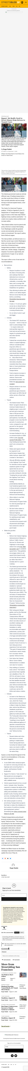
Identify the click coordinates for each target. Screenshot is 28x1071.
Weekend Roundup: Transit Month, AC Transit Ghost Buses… (9, 988)
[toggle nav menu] (26, 2)
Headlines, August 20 (8, 1018)
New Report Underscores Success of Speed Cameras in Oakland (9, 1008)
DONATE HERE (4, 6)
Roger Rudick (7, 149)
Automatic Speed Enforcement (8, 1004)
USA (13, 6)
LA (16, 6)
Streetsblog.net (5, 116)
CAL (10, 6)
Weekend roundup (5, 984)
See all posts (5, 1026)
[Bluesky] (15, 1055)
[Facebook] (12, 1055)
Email (3, 895)
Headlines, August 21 (8, 998)
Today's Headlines (5, 996)
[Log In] (22, 2)
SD (19, 6)
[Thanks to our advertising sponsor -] (14, 61)
